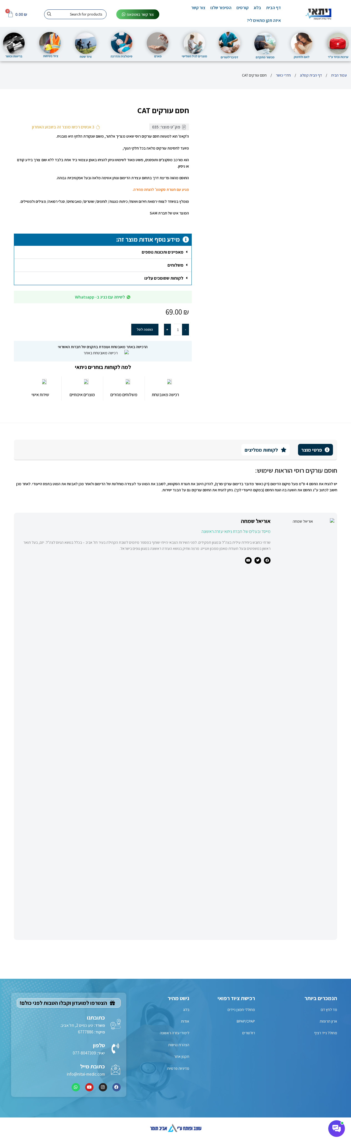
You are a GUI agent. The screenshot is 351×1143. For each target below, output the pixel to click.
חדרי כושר (283, 75)
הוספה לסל (145, 329)
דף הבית (273, 8)
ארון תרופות (328, 1021)
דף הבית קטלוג (310, 75)
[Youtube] (89, 1087)
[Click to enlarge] (323, 234)
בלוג (257, 8)
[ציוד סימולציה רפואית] (122, 43)
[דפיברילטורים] (229, 44)
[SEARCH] (49, 14)
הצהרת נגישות (178, 1044)
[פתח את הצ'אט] (336, 1128)
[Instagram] (103, 1087)
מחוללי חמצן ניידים (241, 1009)
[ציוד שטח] (86, 44)
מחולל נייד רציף (325, 1032)
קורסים (242, 8)
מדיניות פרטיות (178, 1068)
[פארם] (158, 43)
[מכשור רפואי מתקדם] (266, 44)
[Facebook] (116, 1087)
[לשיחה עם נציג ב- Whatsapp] (128, 297)
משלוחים (175, 265)
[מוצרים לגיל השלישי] (194, 43)
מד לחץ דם (329, 1009)
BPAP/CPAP (246, 1021)
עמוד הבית (338, 75)
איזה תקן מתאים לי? (264, 20)
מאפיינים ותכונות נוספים (162, 252)
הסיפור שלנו (220, 8)
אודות (185, 1021)
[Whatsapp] (76, 1087)
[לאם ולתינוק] (301, 44)
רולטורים (248, 1032)
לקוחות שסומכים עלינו (163, 278)
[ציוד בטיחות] (50, 43)
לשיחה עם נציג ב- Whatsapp (100, 297)
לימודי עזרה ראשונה (174, 1032)
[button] (102, 252)
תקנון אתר (181, 1056)
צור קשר (198, 8)
